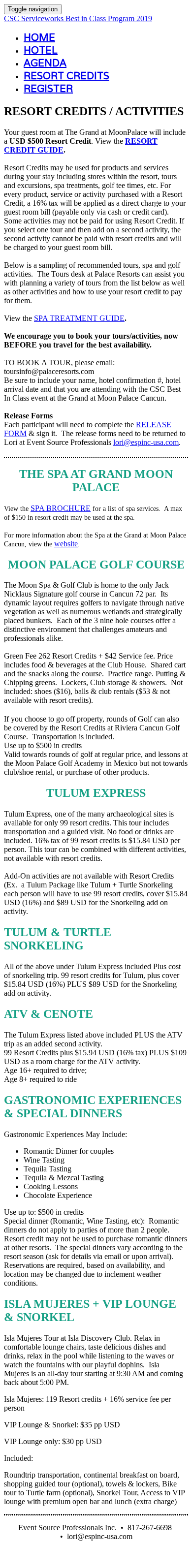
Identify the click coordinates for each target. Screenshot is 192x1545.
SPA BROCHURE (61, 508)
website (66, 543)
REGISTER (48, 88)
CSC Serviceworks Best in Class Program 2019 (78, 18)
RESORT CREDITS (66, 75)
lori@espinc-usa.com (146, 442)
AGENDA (45, 63)
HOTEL (41, 50)
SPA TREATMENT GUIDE (79, 318)
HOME (39, 37)
